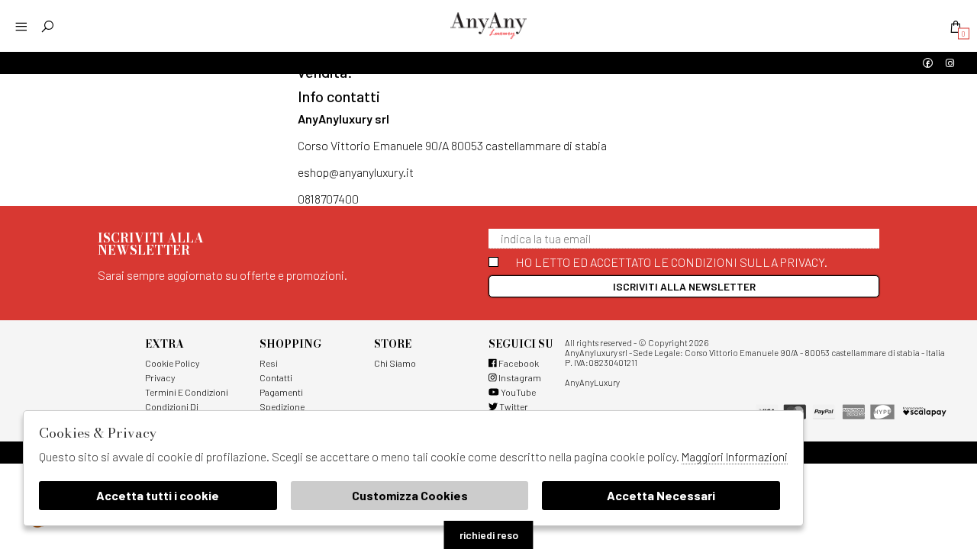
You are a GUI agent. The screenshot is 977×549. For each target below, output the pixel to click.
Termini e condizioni (186, 392)
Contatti (276, 377)
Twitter (513, 406)
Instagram (519, 377)
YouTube (517, 392)
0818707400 (328, 198)
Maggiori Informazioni (735, 457)
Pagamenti (281, 392)
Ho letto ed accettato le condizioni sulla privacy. (671, 262)
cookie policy (172, 363)
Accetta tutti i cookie (157, 495)
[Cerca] (47, 26)
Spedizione (282, 406)
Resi (269, 363)
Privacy (160, 377)
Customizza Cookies (410, 495)
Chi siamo (395, 363)
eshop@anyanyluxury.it (356, 172)
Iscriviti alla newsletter (684, 286)
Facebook (518, 363)
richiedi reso (488, 534)
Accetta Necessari (661, 495)
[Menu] (21, 26)
